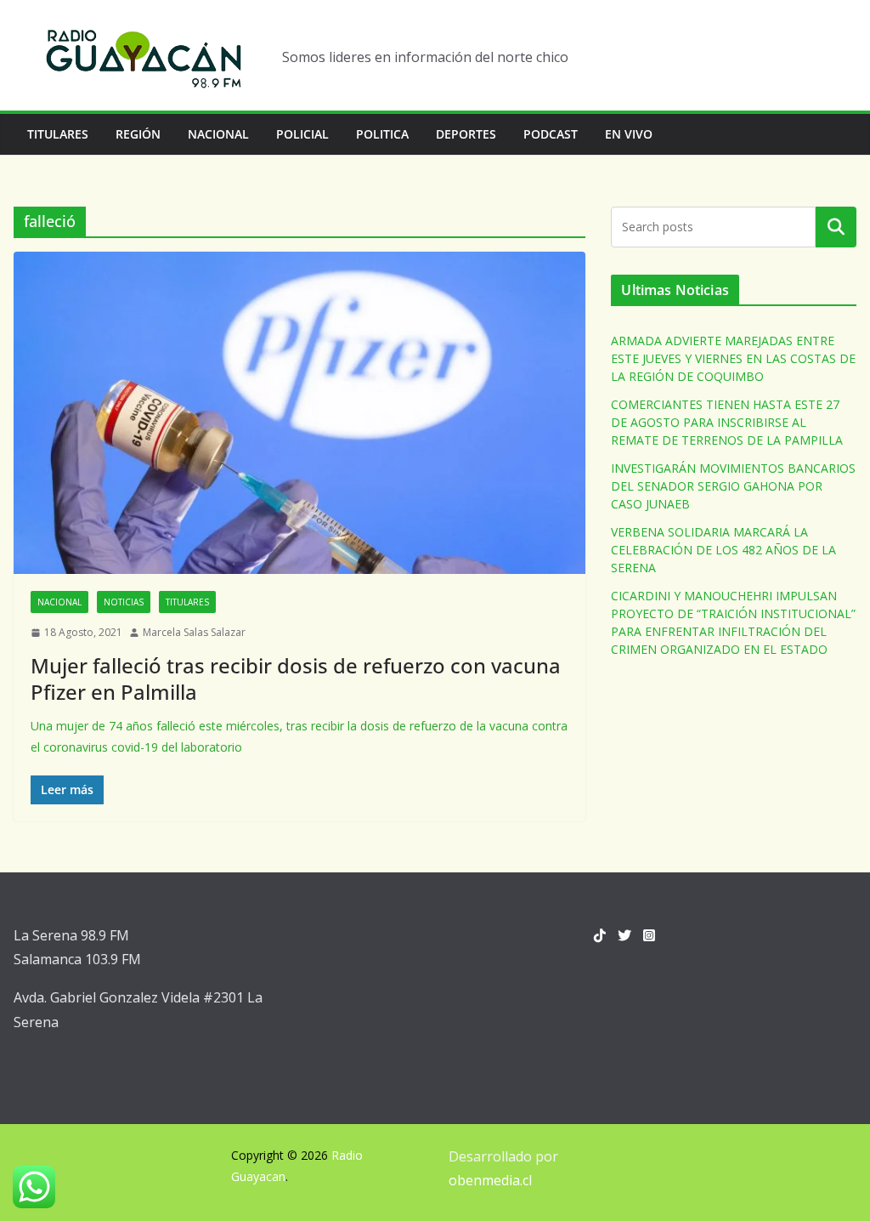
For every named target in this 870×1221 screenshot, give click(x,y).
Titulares (57, 134)
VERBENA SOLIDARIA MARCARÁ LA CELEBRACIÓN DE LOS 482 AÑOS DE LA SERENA (723, 550)
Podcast (550, 134)
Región (138, 134)
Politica (382, 134)
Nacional (218, 134)
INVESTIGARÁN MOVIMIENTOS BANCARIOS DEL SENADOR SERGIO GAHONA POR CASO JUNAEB (733, 486)
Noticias (124, 602)
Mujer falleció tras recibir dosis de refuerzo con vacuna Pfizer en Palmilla (296, 678)
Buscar (836, 227)
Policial (302, 134)
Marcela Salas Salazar (194, 632)
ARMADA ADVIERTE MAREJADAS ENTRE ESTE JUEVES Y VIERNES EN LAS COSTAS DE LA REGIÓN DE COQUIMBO (733, 358)
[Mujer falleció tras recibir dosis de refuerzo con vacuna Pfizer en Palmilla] (299, 413)
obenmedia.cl (490, 1180)
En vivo (628, 134)
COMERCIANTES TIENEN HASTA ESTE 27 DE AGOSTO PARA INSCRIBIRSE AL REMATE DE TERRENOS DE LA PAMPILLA (727, 422)
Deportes (466, 134)
